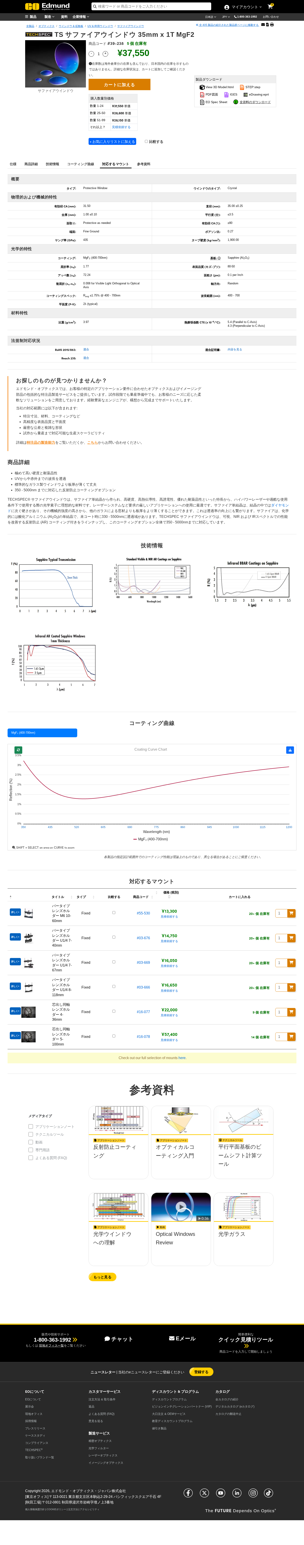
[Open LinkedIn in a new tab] (237, 1495)
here (182, 1058)
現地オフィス (34, 1414)
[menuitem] (36, 16)
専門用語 (42, 1150)
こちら (92, 442)
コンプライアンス (36, 1443)
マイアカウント (245, 7)
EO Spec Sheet (216, 102)
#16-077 (143, 1012)
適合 (86, 349)
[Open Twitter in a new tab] (204, 1495)
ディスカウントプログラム (169, 1399)
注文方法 (73, 1509)
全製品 (30, 26)
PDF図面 (211, 94)
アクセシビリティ (89, 1509)
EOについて (33, 1399)
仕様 (13, 163)
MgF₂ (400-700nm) (23, 732)
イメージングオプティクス (106, 1462)
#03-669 (143, 962)
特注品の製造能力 (41, 442)
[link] (273, 3)
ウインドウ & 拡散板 (71, 26)
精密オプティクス (100, 1441)
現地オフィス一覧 (51, 1345)
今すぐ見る (118, 1160)
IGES (233, 94)
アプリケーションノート (55, 1127)
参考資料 (144, 163)
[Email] (263, 25)
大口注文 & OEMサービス (169, 1414)
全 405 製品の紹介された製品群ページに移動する (229, 25)
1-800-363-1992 (247, 16)
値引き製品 (159, 1428)
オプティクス (47, 26)
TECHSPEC (34, 1450)
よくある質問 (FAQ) (51, 1158)
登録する (201, 1371)
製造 (48, 16)
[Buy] (292, 913)
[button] (248, 16)
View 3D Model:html (219, 87)
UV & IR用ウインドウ (100, 26)
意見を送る (96, 1421)
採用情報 (31, 1421)
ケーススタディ (35, 1435)
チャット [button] (122, 1339)
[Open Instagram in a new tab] (253, 1495)
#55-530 (143, 913)
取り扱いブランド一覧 (39, 1457)
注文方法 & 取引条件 (102, 1399)
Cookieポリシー (56, 1509)
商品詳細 (31, 163)
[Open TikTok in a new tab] (268, 1495)
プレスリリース (35, 1428)
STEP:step (252, 87)
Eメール (186, 1338)
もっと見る (102, 1276)
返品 (91, 1406)
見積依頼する (121, 127)
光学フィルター (99, 1448)
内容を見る (235, 349)
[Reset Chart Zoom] (18, 750)
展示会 (29, 1406)
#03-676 (143, 938)
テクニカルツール (49, 1134)
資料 (64, 16)
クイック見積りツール (245, 1340)
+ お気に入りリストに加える (112, 141)
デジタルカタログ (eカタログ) (234, 1406)
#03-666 (143, 987)
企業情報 (80, 16)
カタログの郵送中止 (228, 1414)
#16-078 (143, 1037)
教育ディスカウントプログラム (172, 1421)
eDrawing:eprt (258, 94)
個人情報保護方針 (35, 1509)
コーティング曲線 (80, 163)
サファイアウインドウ (130, 26)
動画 (39, 1142)
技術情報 (52, 163)
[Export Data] (290, 750)
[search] (151, 6)
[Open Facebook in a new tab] (188, 1495)
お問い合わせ (271, 16)
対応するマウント (115, 163)
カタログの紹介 (227, 1399)
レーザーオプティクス (103, 1455)
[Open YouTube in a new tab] (220, 1495)
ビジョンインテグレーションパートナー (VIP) (182, 1406)
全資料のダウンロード (255, 102)
